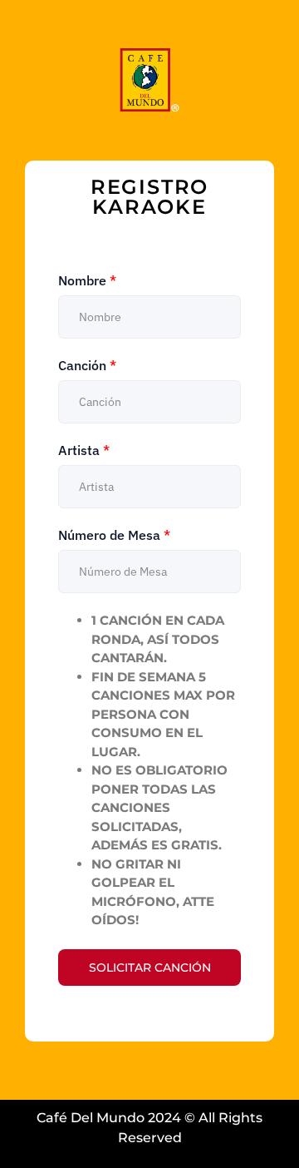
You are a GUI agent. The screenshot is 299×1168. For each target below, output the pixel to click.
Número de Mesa (114, 535)
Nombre (87, 280)
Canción (87, 365)
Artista (84, 450)
